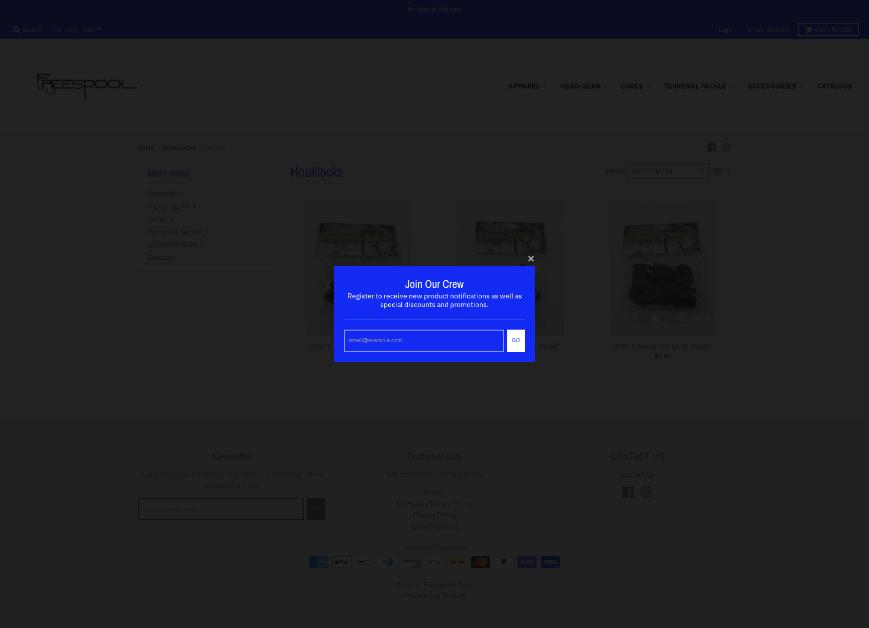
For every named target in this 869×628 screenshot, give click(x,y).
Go (516, 340)
